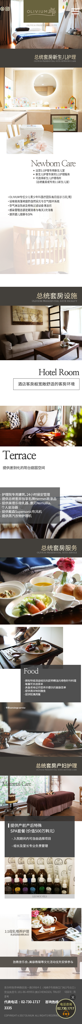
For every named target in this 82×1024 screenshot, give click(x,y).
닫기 (73, 997)
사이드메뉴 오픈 (75, 11)
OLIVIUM (41, 11)
